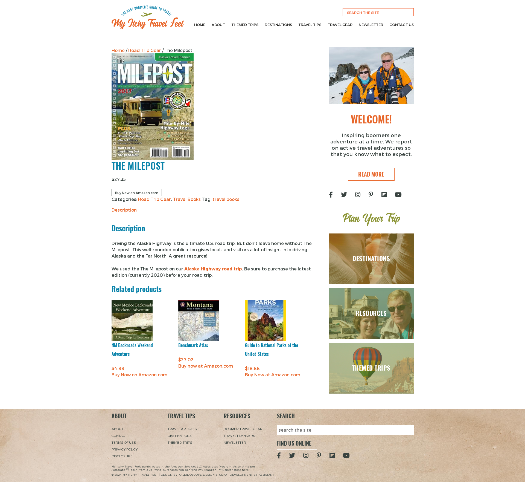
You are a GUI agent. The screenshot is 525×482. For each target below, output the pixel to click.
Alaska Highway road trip (213, 268)
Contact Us (401, 24)
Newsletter (371, 24)
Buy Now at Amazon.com (272, 374)
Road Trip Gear (144, 50)
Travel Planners (239, 435)
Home (199, 24)
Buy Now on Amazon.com (136, 193)
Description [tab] (124, 209)
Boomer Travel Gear (243, 429)
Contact (119, 435)
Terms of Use (124, 442)
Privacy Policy (125, 449)
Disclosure (122, 456)
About (218, 24)
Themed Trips (244, 24)
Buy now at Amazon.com (205, 365)
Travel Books (187, 199)
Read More (371, 174)
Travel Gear (340, 24)
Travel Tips (309, 24)
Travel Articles (182, 429)
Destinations (278, 24)
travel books (225, 199)
